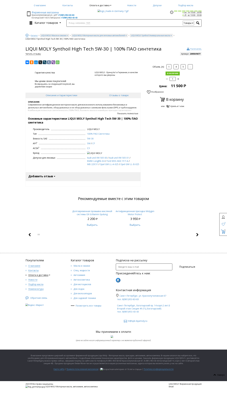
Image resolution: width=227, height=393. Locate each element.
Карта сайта (59, 369)
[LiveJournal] (44, 62)
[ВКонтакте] (27, 62)
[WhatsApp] (57, 62)
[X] (40, 62)
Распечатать (196, 49)
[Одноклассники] (32, 62)
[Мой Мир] (36, 62)
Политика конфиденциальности (159, 369)
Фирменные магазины (45, 12)
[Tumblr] (49, 62)
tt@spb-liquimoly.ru (183, 386)
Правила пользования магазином (82, 369)
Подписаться (187, 266)
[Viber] (53, 62)
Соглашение (175, 389)
